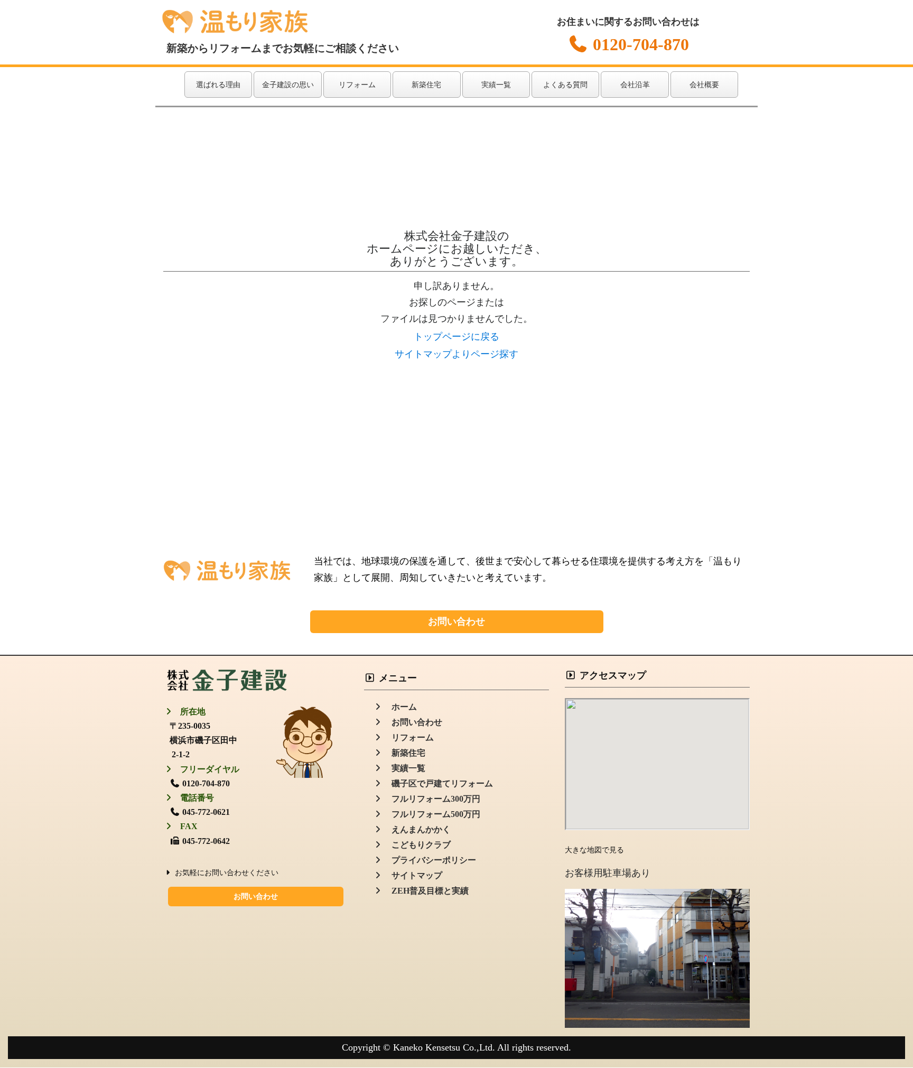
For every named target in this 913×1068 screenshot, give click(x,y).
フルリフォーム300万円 (431, 798)
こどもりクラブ (417, 844)
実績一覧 (496, 85)
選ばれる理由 (218, 85)
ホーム (400, 706)
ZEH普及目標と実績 (426, 890)
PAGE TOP (882, 1026)
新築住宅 (426, 85)
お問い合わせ (456, 621)
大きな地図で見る (594, 850)
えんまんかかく (417, 829)
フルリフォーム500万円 (431, 814)
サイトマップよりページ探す (456, 354)
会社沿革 (635, 85)
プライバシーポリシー (429, 860)
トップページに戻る (456, 336)
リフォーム (357, 85)
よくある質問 (565, 85)
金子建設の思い (288, 85)
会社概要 (704, 85)
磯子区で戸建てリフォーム (438, 783)
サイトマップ (412, 875)
